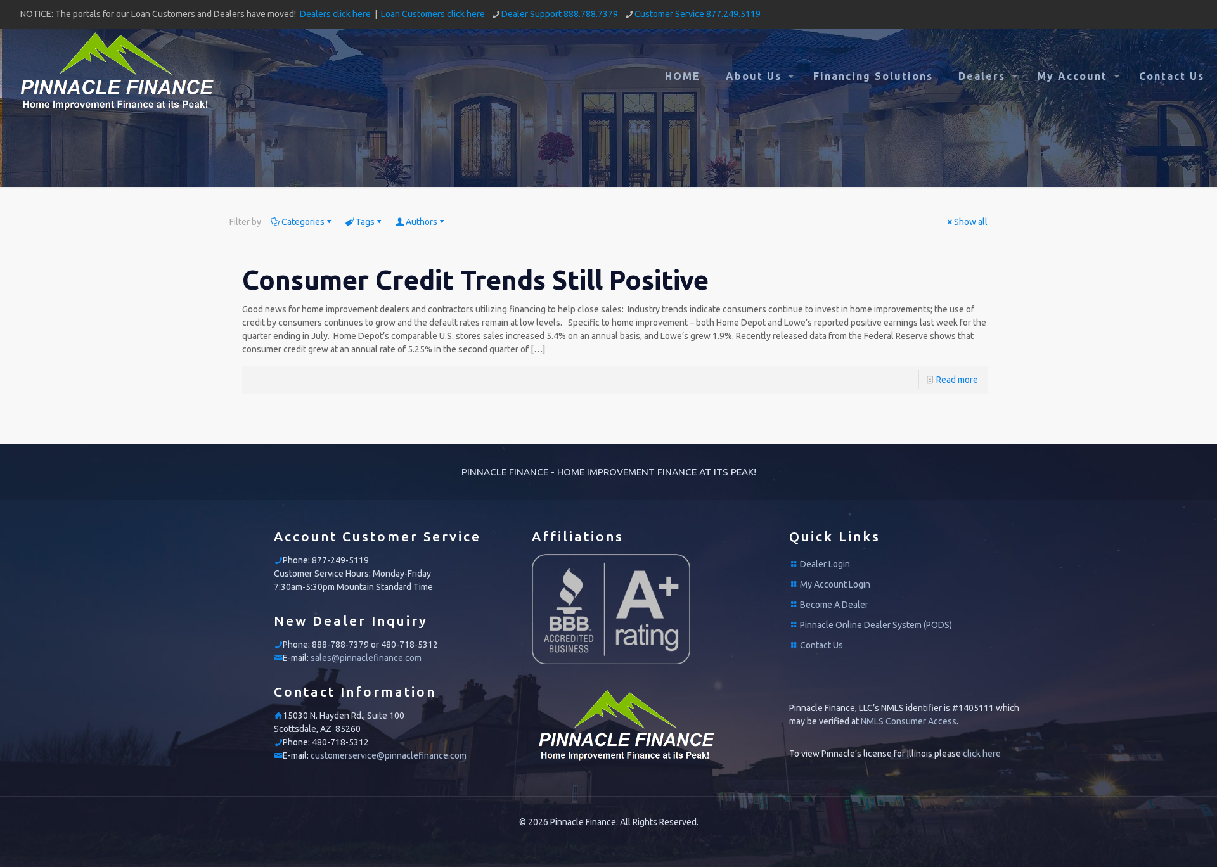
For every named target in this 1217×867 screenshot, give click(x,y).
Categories (303, 222)
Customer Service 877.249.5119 (697, 14)
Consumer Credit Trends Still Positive (475, 280)
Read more (957, 380)
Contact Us (821, 645)
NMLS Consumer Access (908, 721)
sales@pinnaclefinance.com (366, 658)
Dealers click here (335, 14)
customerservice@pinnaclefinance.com (389, 755)
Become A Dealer (834, 605)
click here (982, 753)
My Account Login (835, 584)
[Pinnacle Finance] (117, 76)
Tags (365, 222)
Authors (421, 222)
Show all (971, 222)
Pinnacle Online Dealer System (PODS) (876, 625)
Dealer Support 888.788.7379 (559, 14)
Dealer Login (825, 564)
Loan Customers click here (433, 14)
